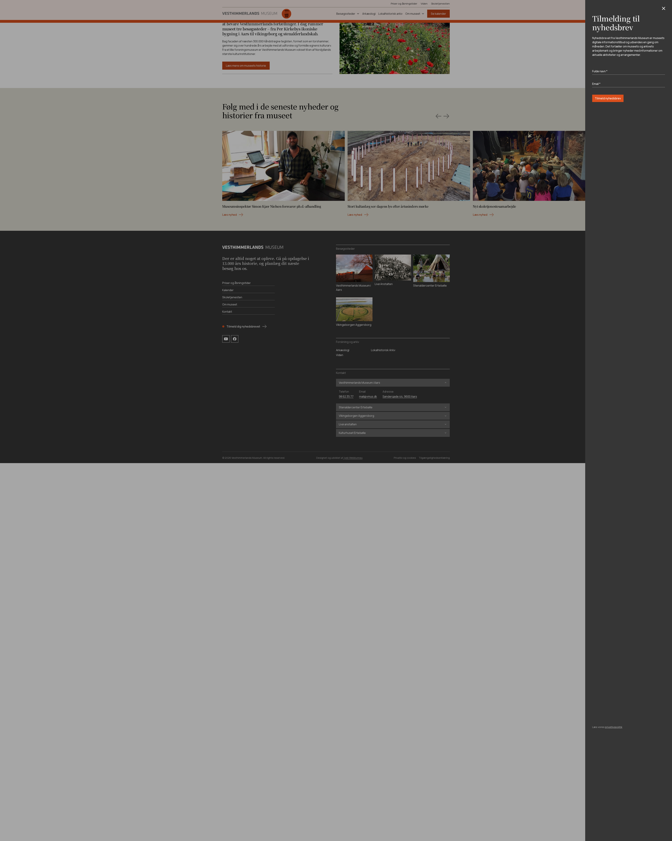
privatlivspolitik (613, 727)
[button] (663, 8)
